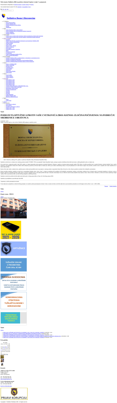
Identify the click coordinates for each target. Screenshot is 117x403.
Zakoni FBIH (9, 68)
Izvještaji (8, 90)
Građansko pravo (9, 67)
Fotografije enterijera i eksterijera (13, 49)
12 (4, 348)
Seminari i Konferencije (11, 89)
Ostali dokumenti (9, 94)
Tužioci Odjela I (9, 76)
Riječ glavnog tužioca (10, 22)
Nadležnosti (8, 27)
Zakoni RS (8, 70)
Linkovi (5, 101)
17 (1, 350)
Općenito (8, 39)
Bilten (7, 50)
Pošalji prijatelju (113, 186)
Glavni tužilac (9, 75)
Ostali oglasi (8, 100)
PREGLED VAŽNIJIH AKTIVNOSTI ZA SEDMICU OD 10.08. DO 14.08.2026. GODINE (23, 335)
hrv (3, 9)
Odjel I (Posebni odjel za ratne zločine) (14, 29)
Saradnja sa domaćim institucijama (13, 59)
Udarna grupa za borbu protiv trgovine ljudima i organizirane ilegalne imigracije (23, 37)
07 (6, 347)
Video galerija (9, 44)
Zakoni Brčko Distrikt (10, 71)
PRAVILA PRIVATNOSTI (12, 96)
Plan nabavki (9, 105)
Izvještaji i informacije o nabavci (13, 106)
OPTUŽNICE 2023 (10, 83)
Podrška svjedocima (10, 33)
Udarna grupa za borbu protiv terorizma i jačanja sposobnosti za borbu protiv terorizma (24, 36)
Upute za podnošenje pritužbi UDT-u (14, 54)
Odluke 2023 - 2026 (10, 107)
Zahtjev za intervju (10, 47)
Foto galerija (8, 48)
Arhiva (2, 191)
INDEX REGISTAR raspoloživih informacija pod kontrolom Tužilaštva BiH (22, 40)
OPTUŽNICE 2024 (10, 82)
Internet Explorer (17, 4)
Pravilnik (8, 93)
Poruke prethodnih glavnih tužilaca (13, 25)
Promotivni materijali (10, 51)
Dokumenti (5, 78)
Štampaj (106, 186)
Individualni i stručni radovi (12, 88)
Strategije (8, 92)
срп (5, 9)
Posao (7, 99)
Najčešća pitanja (9, 43)
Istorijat (7, 26)
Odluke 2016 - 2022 (10, 109)
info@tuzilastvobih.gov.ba (6, 379)
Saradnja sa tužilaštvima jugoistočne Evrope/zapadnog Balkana (19, 60)
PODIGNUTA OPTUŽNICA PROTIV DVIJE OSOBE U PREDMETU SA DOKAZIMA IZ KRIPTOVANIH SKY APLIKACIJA (32, 336)
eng (7, 9)
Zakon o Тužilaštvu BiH (11, 64)
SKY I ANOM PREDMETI (12, 55)
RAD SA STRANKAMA (6, 386)
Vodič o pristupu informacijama (12, 42)
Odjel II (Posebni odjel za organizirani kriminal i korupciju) (18, 31)
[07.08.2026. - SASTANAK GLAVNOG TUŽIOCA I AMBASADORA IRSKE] (2, 365)
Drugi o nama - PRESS (11, 45)
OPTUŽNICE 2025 (10, 81)
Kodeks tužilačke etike (11, 23)
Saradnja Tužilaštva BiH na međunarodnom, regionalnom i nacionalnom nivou (23, 57)
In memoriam (9, 53)
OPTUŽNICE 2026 (10, 79)
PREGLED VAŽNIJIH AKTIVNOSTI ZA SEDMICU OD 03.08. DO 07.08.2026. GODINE (23, 337)
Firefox (32, 4)
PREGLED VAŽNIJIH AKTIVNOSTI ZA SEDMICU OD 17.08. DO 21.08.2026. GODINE (23, 332)
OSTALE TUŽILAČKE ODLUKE (14, 87)
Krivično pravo (9, 66)
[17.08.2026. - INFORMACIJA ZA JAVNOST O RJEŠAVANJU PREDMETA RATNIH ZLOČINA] (2, 358)
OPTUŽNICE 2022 (10, 84)
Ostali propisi (9, 72)
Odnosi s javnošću (7, 38)
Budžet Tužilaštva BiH (11, 95)
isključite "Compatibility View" (24, 6)
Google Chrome (25, 4)
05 (4, 347)
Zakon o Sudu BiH (10, 65)
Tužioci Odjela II (9, 77)
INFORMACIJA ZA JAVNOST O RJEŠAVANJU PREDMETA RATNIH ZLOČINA (22, 333)
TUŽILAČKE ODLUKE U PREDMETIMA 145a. (17, 86)
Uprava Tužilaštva (10, 32)
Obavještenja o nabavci (11, 104)
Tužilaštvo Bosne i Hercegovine (21, 18)
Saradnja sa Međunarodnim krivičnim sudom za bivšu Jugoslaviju (20, 61)
